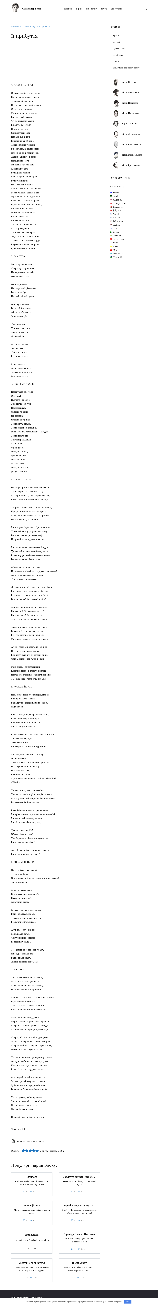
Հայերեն (117, 200)
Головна (67, 8)
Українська (118, 253)
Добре (128, 1302)
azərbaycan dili (119, 203)
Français (116, 218)
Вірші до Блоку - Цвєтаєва (79, 1234)
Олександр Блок (31, 8)
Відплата (32, 1176)
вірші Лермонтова (131, 134)
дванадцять (32, 1234)
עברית (115, 228)
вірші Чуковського (131, 144)
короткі (116, 42)
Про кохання (119, 48)
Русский (116, 192)
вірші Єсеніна (129, 82)
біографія (91, 8)
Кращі (116, 35)
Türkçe (116, 250)
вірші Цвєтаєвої (130, 103)
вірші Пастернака (130, 113)
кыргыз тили (118, 239)
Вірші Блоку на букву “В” (79, 1205)
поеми (116, 61)
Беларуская (118, 207)
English (116, 214)
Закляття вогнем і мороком (79, 1176)
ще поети (116, 8)
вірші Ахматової (130, 92)
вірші (79, 8)
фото (104, 8)
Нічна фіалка (32, 1205)
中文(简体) (117, 210)
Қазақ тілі (117, 235)
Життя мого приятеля (32, 1262)
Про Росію (118, 55)
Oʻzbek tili (117, 257)
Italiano (116, 232)
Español (116, 246)
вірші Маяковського (132, 154)
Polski (115, 243)
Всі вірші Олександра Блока (30, 1141)
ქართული (118, 221)
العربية (115, 196)
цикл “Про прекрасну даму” (126, 68)
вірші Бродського (131, 165)
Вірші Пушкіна (129, 123)
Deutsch (116, 225)
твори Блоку (79, 1262)
